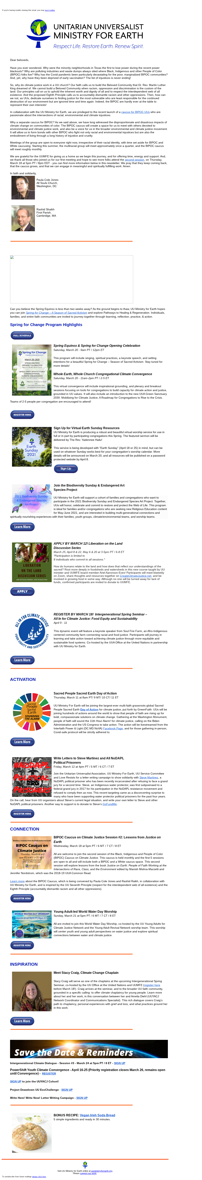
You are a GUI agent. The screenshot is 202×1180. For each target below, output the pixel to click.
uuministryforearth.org (101, 1171)
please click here (39, 1177)
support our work (88, 1173)
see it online (50, 10)
